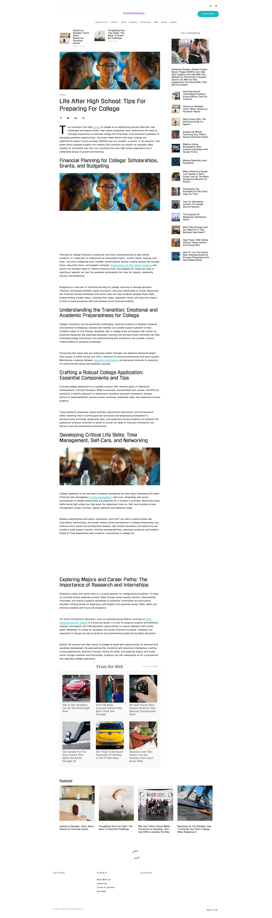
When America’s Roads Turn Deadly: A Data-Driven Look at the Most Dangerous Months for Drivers (196, 176)
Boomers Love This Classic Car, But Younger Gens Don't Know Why (141, 756)
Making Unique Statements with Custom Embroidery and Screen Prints (195, 148)
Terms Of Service (106, 887)
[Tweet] (68, 118)
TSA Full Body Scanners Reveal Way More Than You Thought (109, 709)
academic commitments (106, 360)
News (156, 22)
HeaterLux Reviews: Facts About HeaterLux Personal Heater (81, 36)
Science (173, 22)
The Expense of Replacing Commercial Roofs (194, 217)
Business (133, 22)
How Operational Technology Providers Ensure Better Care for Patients (195, 95)
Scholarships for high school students (131, 265)
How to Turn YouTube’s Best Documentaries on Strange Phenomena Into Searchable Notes (196, 256)
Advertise (102, 884)
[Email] (83, 118)
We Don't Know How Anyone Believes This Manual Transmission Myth (142, 709)
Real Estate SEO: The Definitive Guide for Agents (194, 121)
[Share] (60, 118)
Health (164, 22)
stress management (101, 497)
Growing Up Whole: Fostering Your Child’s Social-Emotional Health (195, 134)
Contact (114, 22)
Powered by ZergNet (150, 666)
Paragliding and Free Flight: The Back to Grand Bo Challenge (116, 34)
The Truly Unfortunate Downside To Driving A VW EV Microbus (109, 755)
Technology (145, 22)
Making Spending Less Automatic (195, 161)
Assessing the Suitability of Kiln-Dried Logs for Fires (195, 191)
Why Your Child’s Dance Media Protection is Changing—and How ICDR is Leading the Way (154, 829)
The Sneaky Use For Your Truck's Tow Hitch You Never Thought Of (74, 756)
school (96, 127)
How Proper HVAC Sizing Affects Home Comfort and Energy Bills (195, 242)
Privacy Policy (101, 22)
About (124, 22)
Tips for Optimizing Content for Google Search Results (193, 204)
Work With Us (104, 880)
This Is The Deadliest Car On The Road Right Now (76, 708)
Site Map (101, 891)
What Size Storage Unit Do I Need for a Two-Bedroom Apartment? (195, 229)
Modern (63, 95)
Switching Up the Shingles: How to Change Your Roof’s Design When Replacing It (194, 829)
